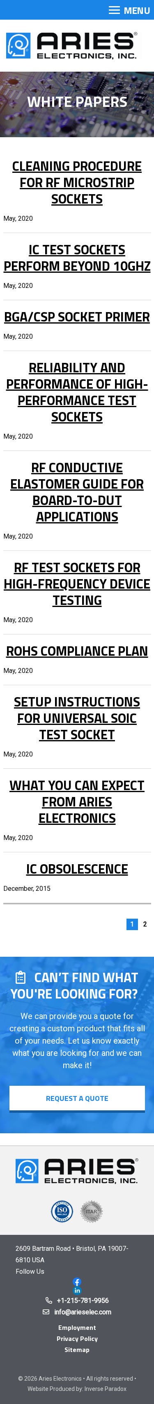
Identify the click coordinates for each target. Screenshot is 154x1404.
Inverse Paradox (105, 1389)
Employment (77, 1327)
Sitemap (77, 1349)
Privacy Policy (77, 1338)
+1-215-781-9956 (83, 1300)
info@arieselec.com (82, 1312)
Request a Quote (77, 1098)
